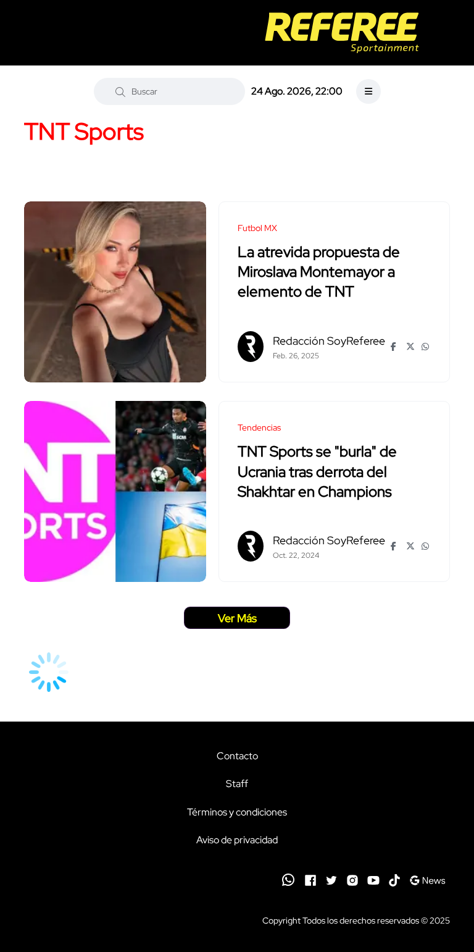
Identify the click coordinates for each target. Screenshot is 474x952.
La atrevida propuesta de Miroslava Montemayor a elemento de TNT (319, 272)
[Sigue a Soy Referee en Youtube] (373, 879)
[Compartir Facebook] (395, 346)
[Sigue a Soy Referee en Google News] (427, 879)
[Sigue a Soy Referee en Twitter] (331, 879)
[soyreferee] (341, 32)
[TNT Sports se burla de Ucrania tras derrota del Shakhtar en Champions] (115, 491)
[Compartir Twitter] (410, 346)
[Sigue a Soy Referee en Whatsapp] (288, 879)
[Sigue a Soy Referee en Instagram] (352, 879)
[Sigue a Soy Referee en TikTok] (394, 879)
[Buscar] (120, 91)
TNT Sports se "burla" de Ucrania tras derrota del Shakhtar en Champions (317, 471)
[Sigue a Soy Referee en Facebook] (310, 879)
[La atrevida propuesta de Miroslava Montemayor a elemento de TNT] (115, 291)
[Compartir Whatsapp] (426, 346)
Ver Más (237, 618)
